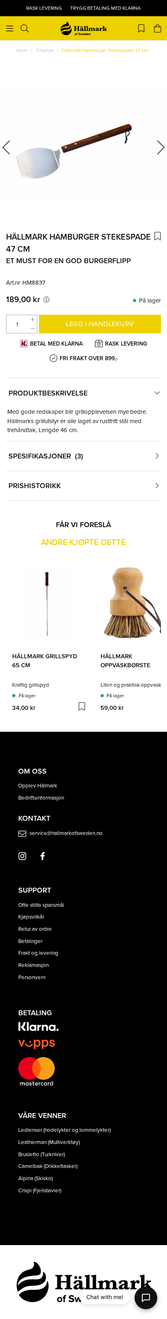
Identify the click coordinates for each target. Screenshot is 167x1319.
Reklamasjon (33, 965)
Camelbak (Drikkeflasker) (47, 1166)
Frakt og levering (38, 952)
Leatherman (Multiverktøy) (49, 1142)
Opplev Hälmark (37, 785)
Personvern (31, 977)
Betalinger (30, 941)
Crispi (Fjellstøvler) (39, 1190)
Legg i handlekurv (100, 323)
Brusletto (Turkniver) (41, 1154)
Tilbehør (45, 50)
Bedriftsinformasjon (41, 797)
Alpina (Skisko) (35, 1178)
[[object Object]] (46, 299)
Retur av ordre (35, 928)
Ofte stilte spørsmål (41, 904)
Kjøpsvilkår (31, 916)
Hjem (22, 50)
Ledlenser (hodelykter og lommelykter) (64, 1129)
